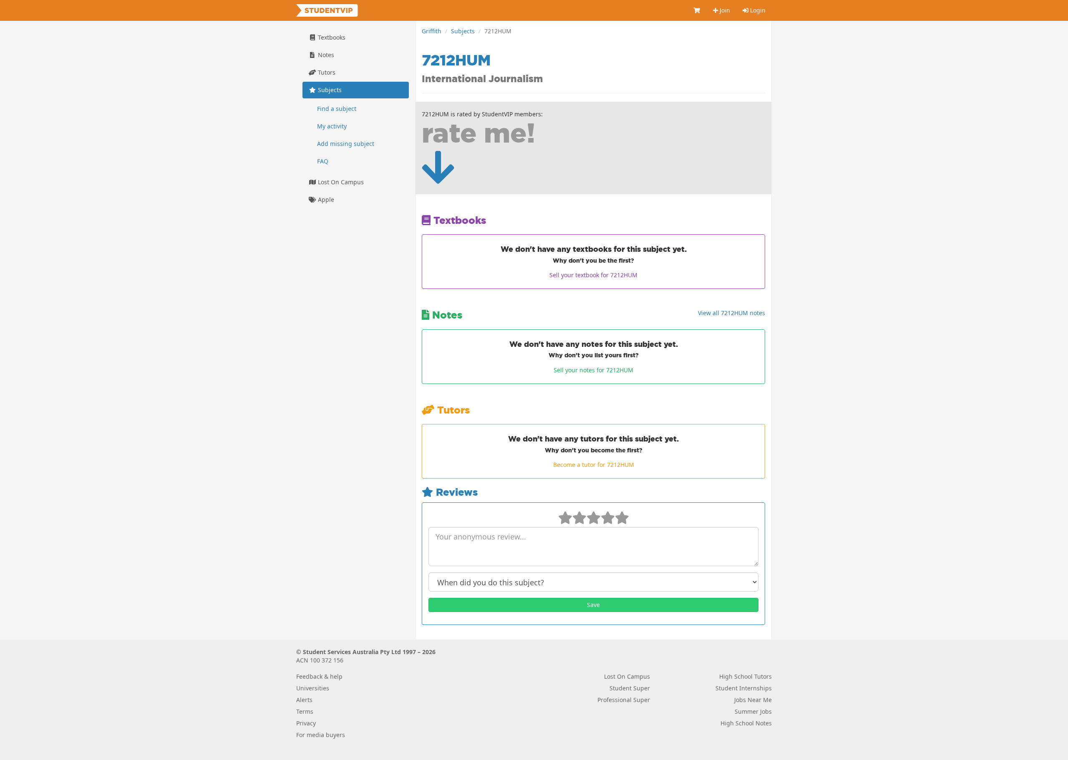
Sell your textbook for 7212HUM (593, 275)
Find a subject (336, 109)
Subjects (463, 31)
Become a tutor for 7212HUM (593, 465)
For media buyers (320, 735)
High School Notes (746, 723)
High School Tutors (745, 676)
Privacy (306, 723)
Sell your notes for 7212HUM (593, 370)
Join (724, 10)
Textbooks (330, 37)
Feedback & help (319, 676)
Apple (325, 199)
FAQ (322, 161)
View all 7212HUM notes (731, 313)
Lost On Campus (340, 182)
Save (593, 605)
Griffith (431, 31)
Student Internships (743, 688)
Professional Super (623, 700)
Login (757, 10)
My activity (332, 126)
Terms (304, 711)
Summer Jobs (753, 711)
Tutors (325, 72)
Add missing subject (345, 144)
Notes (325, 55)
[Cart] (697, 10)
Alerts (304, 700)
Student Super (630, 688)
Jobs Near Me (753, 700)
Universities (312, 688)
